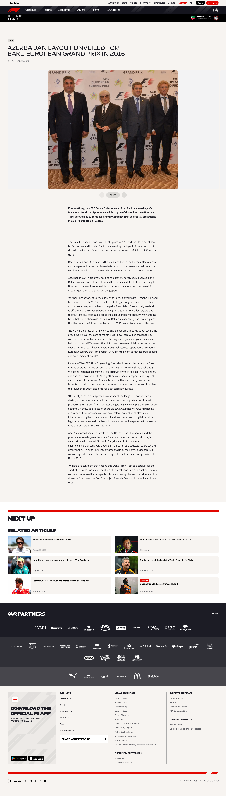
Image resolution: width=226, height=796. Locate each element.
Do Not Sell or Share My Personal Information (135, 745)
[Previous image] (101, 195)
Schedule (30, 10)
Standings (64, 10)
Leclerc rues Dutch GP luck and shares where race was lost (61, 580)
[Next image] (124, 195)
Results (47, 10)
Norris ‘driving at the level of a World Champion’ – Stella (167, 560)
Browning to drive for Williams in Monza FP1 (54, 539)
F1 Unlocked (113, 10)
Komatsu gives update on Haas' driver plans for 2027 (165, 539)
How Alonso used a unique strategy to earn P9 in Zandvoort (61, 560)
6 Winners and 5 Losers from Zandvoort (159, 584)
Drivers (80, 10)
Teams (95, 10)
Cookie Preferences (124, 763)
